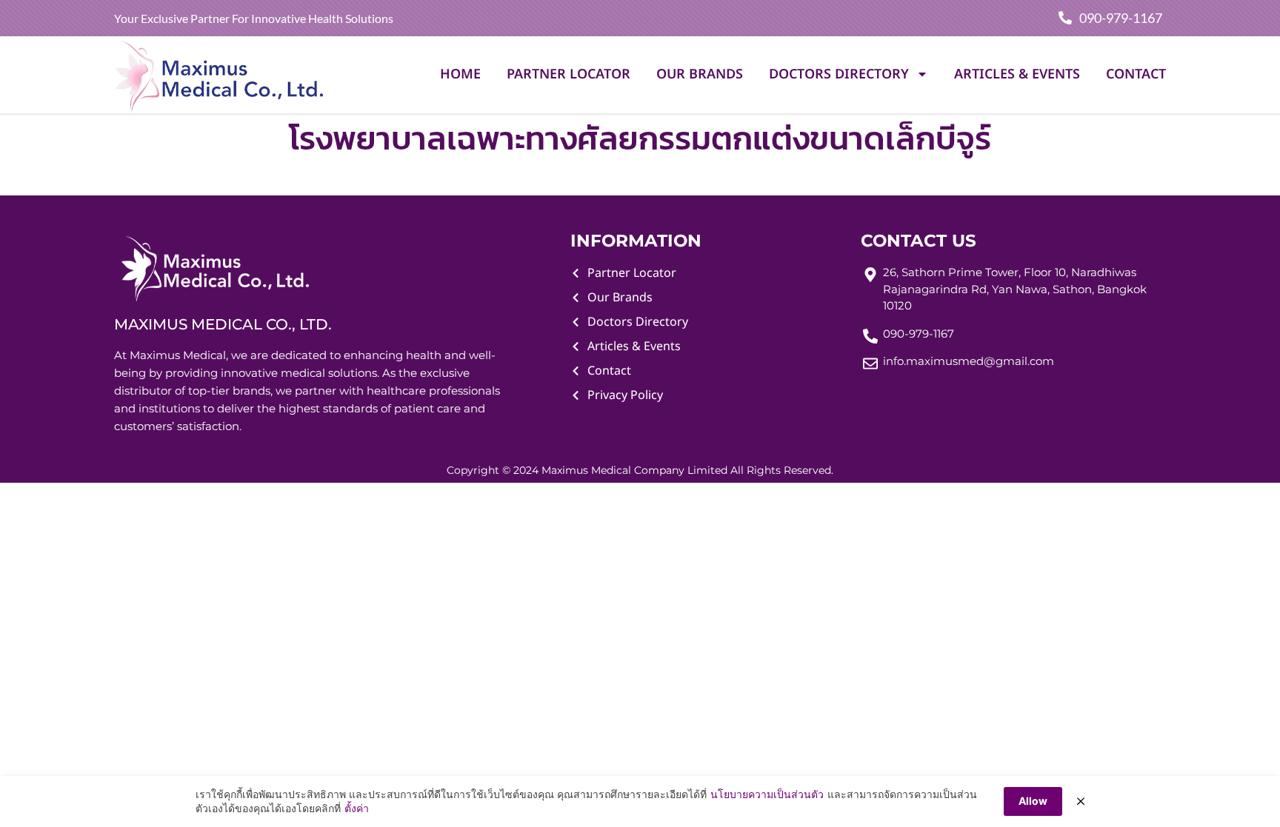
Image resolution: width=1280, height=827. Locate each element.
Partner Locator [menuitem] (568, 74)
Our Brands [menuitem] (699, 74)
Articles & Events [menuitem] (1017, 74)
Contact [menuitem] (1136, 74)
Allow (1033, 800)
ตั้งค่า (356, 808)
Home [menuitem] (460, 74)
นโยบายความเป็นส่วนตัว (767, 794)
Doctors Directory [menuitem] (839, 74)
